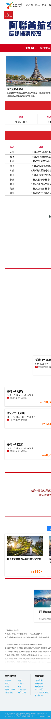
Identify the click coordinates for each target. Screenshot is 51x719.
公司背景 (39, 680)
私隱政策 (39, 695)
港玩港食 (9, 692)
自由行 (21, 683)
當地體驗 (22, 689)
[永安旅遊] (14, 5)
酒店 (44, 5)
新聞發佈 (39, 686)
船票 (20, 686)
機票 (37, 5)
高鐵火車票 (10, 689)
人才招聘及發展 (42, 692)
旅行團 (29, 5)
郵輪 (7, 686)
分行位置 (39, 689)
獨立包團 (22, 692)
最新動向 (39, 683)
